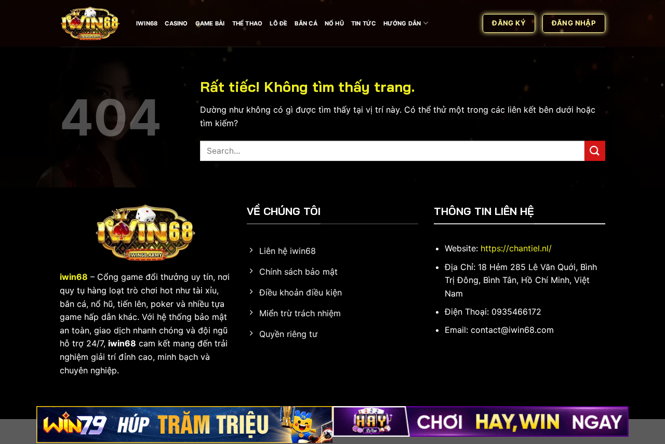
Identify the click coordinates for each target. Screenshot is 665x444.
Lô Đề (278, 23)
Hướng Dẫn (402, 23)
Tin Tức (363, 23)
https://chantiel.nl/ (516, 248)
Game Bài (210, 23)
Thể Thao (247, 23)
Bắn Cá (306, 23)
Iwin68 (146, 23)
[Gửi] (594, 151)
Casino (176, 23)
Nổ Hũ (334, 23)
